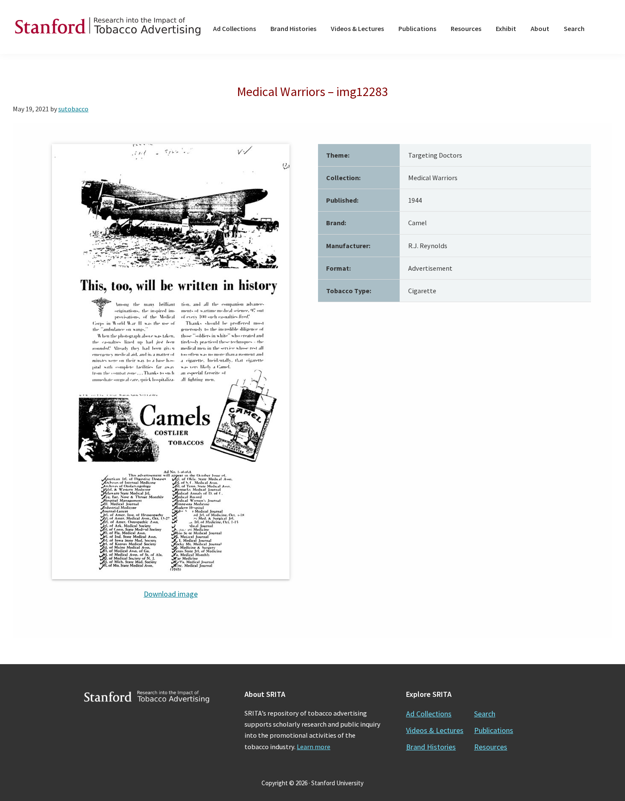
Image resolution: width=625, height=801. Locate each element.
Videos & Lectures (434, 730)
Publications (493, 730)
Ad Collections (429, 714)
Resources (490, 747)
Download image (171, 594)
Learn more (313, 746)
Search (484, 714)
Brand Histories (431, 747)
